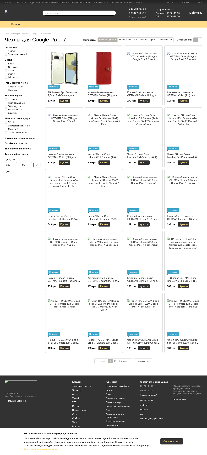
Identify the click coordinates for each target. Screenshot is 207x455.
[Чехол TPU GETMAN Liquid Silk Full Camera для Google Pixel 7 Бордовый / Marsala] (183, 316)
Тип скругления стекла (18, 148)
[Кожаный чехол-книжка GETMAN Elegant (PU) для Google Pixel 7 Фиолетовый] (143, 254)
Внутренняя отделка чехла (20, 138)
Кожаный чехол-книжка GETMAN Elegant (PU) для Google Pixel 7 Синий (62, 281)
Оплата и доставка (31, 2)
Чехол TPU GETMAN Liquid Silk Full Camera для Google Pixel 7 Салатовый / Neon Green (103, 344)
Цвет (7, 171)
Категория (11, 47)
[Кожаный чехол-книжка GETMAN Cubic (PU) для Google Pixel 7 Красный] (183, 68)
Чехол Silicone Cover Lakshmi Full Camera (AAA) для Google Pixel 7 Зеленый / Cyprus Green (143, 158)
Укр (172, 2)
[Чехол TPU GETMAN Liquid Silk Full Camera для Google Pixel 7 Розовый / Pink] (143, 316)
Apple (75, 394)
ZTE (74, 402)
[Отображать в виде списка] (200, 40)
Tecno (75, 422)
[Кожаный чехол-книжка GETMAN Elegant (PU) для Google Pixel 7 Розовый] (183, 192)
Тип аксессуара (13, 95)
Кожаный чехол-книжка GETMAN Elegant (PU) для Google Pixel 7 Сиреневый (102, 281)
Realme (75, 406)
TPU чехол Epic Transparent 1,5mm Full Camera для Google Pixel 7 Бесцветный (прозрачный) (63, 96)
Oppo (74, 414)
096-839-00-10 (137, 13)
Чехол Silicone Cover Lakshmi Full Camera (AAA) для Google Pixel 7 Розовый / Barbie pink (183, 158)
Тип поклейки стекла (16, 154)
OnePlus (76, 418)
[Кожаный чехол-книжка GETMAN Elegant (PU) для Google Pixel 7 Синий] (64, 254)
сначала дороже (148, 39)
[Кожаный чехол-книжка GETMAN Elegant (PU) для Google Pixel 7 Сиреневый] (104, 254)
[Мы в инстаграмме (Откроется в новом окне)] (162, 2)
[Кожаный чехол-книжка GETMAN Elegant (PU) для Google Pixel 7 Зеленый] (143, 192)
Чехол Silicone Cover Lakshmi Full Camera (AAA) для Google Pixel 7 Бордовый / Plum (104, 158)
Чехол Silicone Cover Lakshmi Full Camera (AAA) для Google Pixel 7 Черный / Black (103, 220)
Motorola (76, 426)
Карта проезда (179, 399)
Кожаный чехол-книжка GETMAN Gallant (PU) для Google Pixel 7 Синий (141, 95)
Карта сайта (112, 425)
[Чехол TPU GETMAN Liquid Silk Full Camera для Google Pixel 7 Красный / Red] (64, 316)
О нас (17, 2)
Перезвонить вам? (137, 17)
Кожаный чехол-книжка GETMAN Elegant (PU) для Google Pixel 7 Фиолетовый (142, 281)
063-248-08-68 (137, 8)
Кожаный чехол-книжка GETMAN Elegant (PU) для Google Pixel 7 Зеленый (142, 219)
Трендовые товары (81, 386)
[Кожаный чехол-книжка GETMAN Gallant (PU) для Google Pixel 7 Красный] (104, 68)
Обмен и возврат (50, 2)
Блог (88, 2)
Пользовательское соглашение (107, 2)
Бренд (8, 59)
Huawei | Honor (79, 410)
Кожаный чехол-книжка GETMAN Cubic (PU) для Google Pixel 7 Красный (181, 95)
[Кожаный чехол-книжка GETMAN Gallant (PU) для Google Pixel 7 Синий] (143, 68)
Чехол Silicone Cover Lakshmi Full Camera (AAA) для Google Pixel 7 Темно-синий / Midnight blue (63, 220)
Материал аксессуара (17, 118)
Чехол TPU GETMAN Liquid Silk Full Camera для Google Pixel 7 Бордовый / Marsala (182, 342)
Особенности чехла (16, 143)
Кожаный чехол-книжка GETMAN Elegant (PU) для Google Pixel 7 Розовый (182, 219)
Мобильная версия (17, 401)
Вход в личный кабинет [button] (117, 386)
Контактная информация (72, 2)
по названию (165, 39)
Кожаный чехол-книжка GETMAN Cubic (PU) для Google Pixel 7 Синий (62, 157)
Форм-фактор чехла (16, 82)
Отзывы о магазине (133, 2)
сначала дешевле (128, 39)
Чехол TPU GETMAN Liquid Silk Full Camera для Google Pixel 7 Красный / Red (63, 342)
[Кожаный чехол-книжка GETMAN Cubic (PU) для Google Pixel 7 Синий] (64, 130)
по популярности (107, 39)
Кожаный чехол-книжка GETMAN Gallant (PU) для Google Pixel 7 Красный (102, 95)
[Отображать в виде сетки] (195, 40)
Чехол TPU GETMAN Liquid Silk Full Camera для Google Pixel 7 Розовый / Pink (142, 342)
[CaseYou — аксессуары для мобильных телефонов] (21, 384)
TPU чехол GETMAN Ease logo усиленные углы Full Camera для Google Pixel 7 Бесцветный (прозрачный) (181, 282)
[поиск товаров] (113, 13)
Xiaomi (75, 398)
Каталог (8, 2)
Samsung (76, 390)
